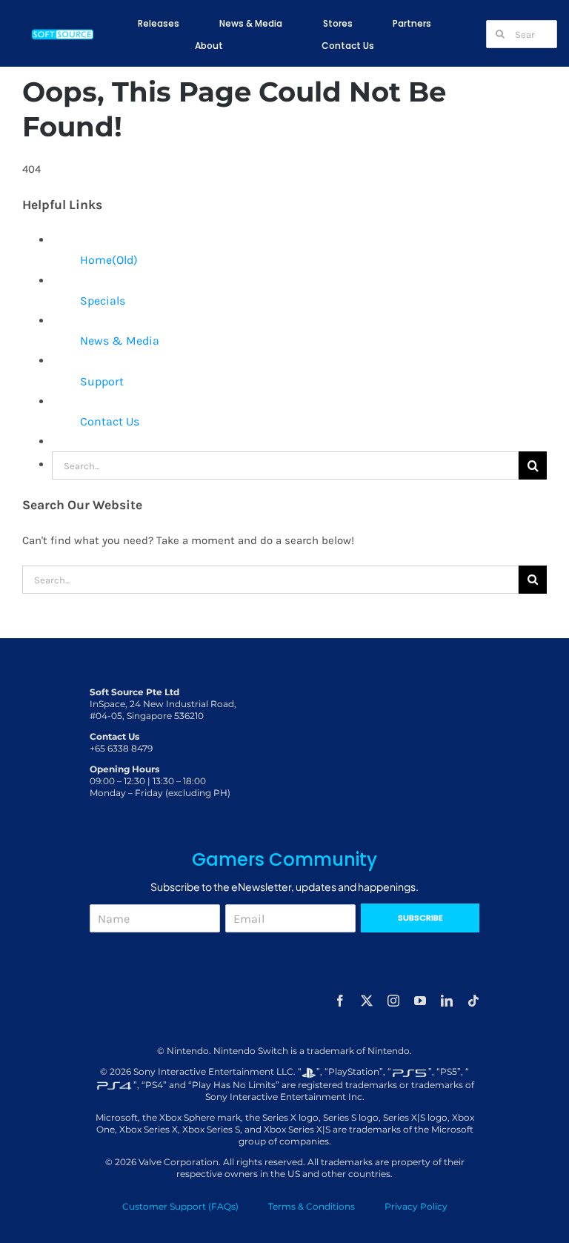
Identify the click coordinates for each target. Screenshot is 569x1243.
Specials (102, 301)
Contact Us (109, 421)
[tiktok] (473, 1001)
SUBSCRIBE (420, 918)
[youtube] (420, 1001)
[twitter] (367, 1001)
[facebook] (340, 1001)
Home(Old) (109, 260)
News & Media (119, 341)
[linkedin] (447, 1001)
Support (102, 381)
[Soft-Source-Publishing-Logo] (63, 32)
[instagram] (393, 1001)
